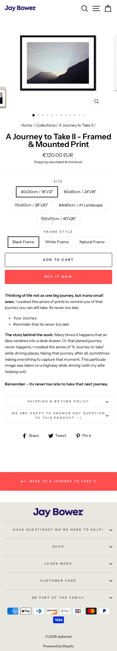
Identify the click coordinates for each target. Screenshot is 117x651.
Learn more (59, 563)
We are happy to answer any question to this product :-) (58, 415)
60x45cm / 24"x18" (80, 191)
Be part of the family (58, 597)
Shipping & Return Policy (58, 401)
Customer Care (58, 580)
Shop (58, 546)
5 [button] (52, 115)
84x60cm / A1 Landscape (81, 205)
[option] (58, 63)
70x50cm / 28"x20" (31, 205)
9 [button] (70, 115)
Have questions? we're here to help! (58, 530)
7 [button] (61, 115)
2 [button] (38, 115)
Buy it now (59, 277)
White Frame (57, 242)
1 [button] (33, 115)
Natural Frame (92, 242)
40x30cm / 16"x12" (37, 191)
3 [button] (43, 115)
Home (26, 125)
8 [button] (66, 115)
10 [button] (75, 115)
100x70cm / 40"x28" (58, 218)
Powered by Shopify (58, 646)
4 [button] (48, 115)
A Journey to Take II (76, 125)
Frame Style (59, 232)
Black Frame (23, 242)
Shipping (41, 162)
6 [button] (57, 115)
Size (58, 181)
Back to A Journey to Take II (62, 481)
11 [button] (79, 115)
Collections (45, 125)
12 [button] (84, 115)
